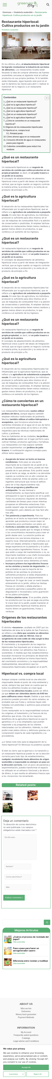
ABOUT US (26, 1004)
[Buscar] (47, 922)
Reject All (37, 1074)
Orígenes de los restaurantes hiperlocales (24, 127)
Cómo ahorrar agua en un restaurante (23, 137)
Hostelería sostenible (23, 12)
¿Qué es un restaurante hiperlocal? (21, 102)
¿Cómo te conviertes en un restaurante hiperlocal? (22, 122)
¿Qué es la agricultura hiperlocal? (20, 105)
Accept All (26, 1067)
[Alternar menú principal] (5, 5)
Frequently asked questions (26, 1035)
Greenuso (7, 12)
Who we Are (26, 1008)
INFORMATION (26, 1027)
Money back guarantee (26, 1014)
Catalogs (26, 1038)
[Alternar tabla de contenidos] (46, 98)
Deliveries (26, 1011)
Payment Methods (26, 1017)
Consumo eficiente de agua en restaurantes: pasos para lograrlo (26, 141)
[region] (26, 1062)
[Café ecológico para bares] (32, 795)
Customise (13, 1074)
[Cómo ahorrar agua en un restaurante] (8, 795)
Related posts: (16, 133)
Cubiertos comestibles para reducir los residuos (24, 148)
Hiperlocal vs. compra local (17, 130)
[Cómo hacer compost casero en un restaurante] (8, 807)
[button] (48, 5)
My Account (26, 1032)
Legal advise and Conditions (26, 1041)
